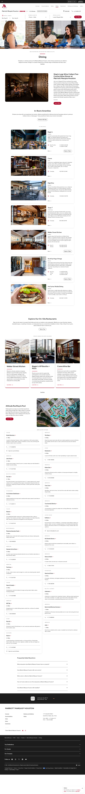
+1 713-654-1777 (77, 11)
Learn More (57, 103)
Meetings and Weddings (73, 6)
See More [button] (42, 64)
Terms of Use (20, 768)
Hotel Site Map (12, 769)
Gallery (81, 6)
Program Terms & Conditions (29, 768)
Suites (52, 6)
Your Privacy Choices (49, 768)
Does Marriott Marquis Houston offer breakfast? (28, 687)
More (49, 151)
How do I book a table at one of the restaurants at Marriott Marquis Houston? (35, 681)
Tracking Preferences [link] (8, 768)
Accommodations (45, 6)
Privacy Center (39, 768)
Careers (15, 768)
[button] (72, 2)
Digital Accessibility (58, 768)
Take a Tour (42, 329)
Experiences (63, 6)
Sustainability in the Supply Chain (69, 768)
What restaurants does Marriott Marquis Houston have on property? (33, 664)
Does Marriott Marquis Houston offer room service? (29, 670)
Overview (37, 6)
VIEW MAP (67, 11)
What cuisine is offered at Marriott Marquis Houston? (29, 676)
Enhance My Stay (42, 119)
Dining (57, 6)
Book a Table (67, 151)
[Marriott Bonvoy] (80, 1)
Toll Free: (49, 718)
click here (77, 791)
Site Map (6, 769)
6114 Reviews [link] (32, 11)
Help (17, 769)
